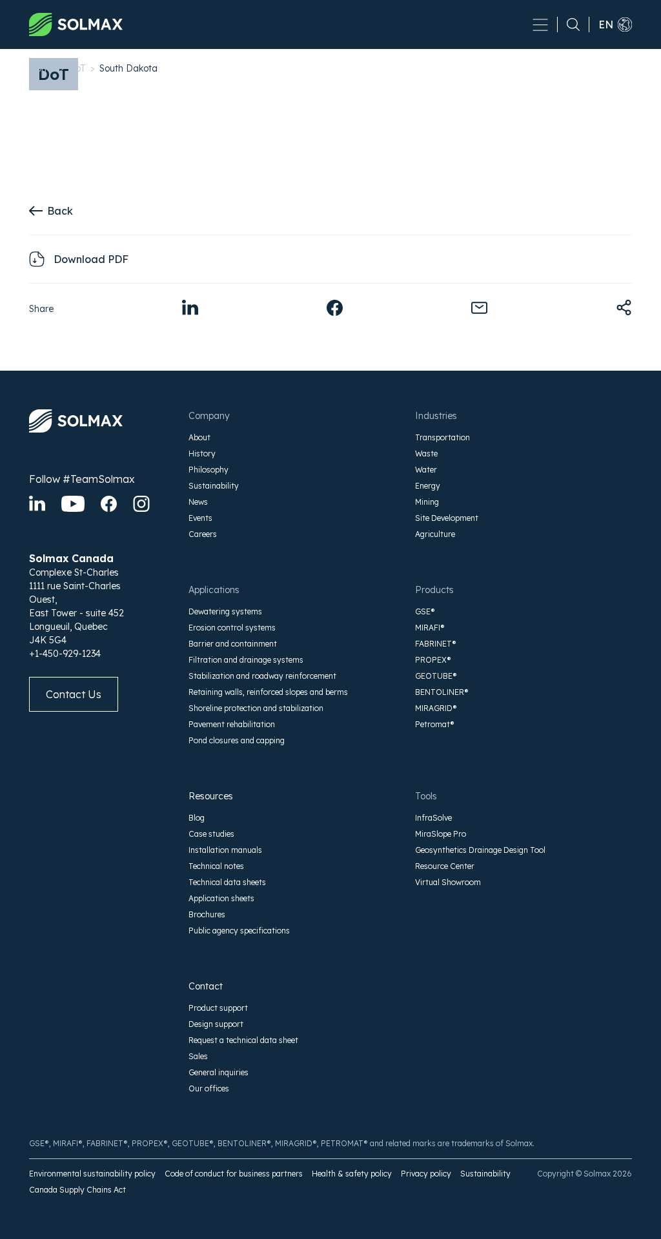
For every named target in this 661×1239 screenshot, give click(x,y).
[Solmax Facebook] (109, 504)
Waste (426, 453)
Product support (218, 1008)
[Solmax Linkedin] (37, 504)
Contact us (73, 694)
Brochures (206, 914)
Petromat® (434, 724)
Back (60, 210)
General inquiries (218, 1072)
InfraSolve (433, 818)
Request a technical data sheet (243, 1040)
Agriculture (435, 534)
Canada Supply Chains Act (77, 1190)
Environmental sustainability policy (92, 1173)
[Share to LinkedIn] (190, 308)
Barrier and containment (232, 644)
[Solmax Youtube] (73, 504)
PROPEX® (433, 660)
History (202, 453)
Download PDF (91, 259)
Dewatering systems (225, 611)
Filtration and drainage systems (245, 660)
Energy (427, 486)
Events (200, 518)
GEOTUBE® (436, 676)
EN (605, 24)
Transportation (442, 437)
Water (426, 469)
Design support (215, 1024)
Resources (210, 796)
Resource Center (444, 866)
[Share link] (624, 308)
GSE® (425, 611)
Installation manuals (225, 850)
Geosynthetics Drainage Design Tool (480, 850)
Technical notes (216, 866)
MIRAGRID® (436, 708)
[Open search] (569, 24)
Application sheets (221, 898)
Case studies (211, 834)
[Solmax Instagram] (141, 504)
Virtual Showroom (448, 882)
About (199, 437)
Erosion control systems (232, 627)
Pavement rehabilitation (231, 724)
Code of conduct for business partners (234, 1173)
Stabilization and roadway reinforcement (262, 676)
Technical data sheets (227, 882)
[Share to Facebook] (335, 308)
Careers (202, 534)
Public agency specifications (239, 930)
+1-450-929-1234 (65, 653)
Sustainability (213, 486)
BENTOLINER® (442, 692)
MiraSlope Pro (440, 834)
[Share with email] (479, 308)
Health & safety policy (352, 1173)
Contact (205, 986)
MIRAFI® (430, 627)
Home (42, 68)
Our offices (208, 1088)
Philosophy (208, 469)
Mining (427, 502)
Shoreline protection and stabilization (255, 708)
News (198, 502)
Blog (196, 818)
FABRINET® (435, 644)
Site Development (446, 518)
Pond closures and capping (236, 740)
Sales (198, 1056)
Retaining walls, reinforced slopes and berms (268, 692)
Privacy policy (426, 1173)
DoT (77, 68)
